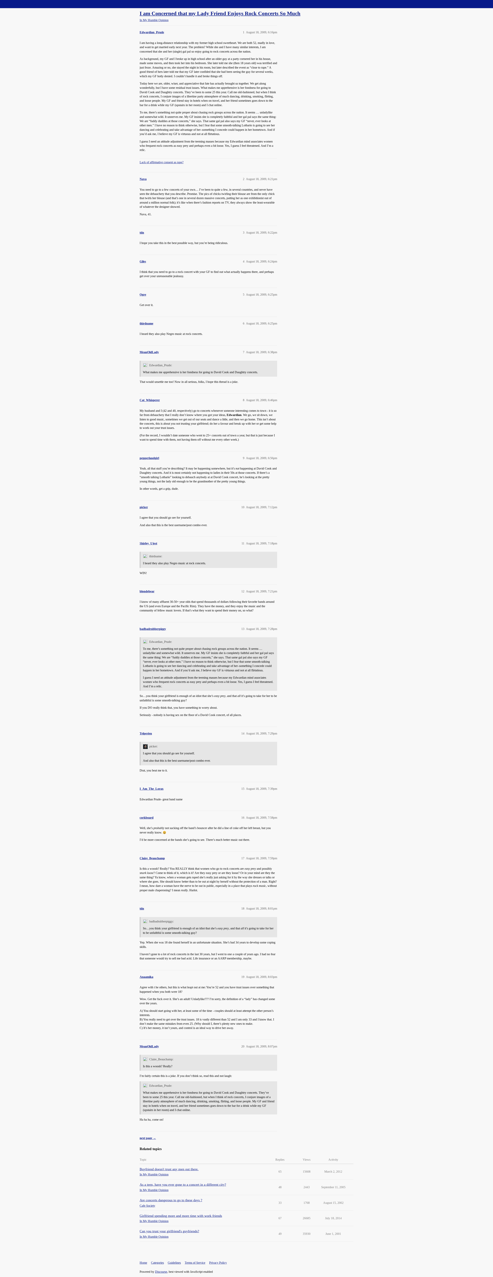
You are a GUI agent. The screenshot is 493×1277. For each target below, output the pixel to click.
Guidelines (174, 1262)
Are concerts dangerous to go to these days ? (171, 1200)
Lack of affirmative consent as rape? (162, 162)
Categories (157, 1262)
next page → (148, 1138)
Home (143, 1262)
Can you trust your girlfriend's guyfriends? (169, 1231)
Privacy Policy (218, 1262)
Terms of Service (195, 1262)
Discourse (161, 1271)
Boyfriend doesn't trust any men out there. (169, 1169)
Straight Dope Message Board (20, 4)
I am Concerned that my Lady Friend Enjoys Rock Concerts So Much (220, 13)
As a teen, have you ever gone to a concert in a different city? (183, 1184)
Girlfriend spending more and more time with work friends (181, 1216)
